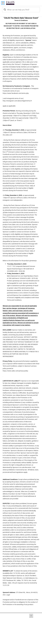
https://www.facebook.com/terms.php (16, 93)
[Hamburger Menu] (3, 3)
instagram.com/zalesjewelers (12, 200)
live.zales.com (7, 135)
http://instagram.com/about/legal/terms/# (17, 101)
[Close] (40, 15)
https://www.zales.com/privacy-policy (15, 371)
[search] (4, 9)
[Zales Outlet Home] (10, 3)
